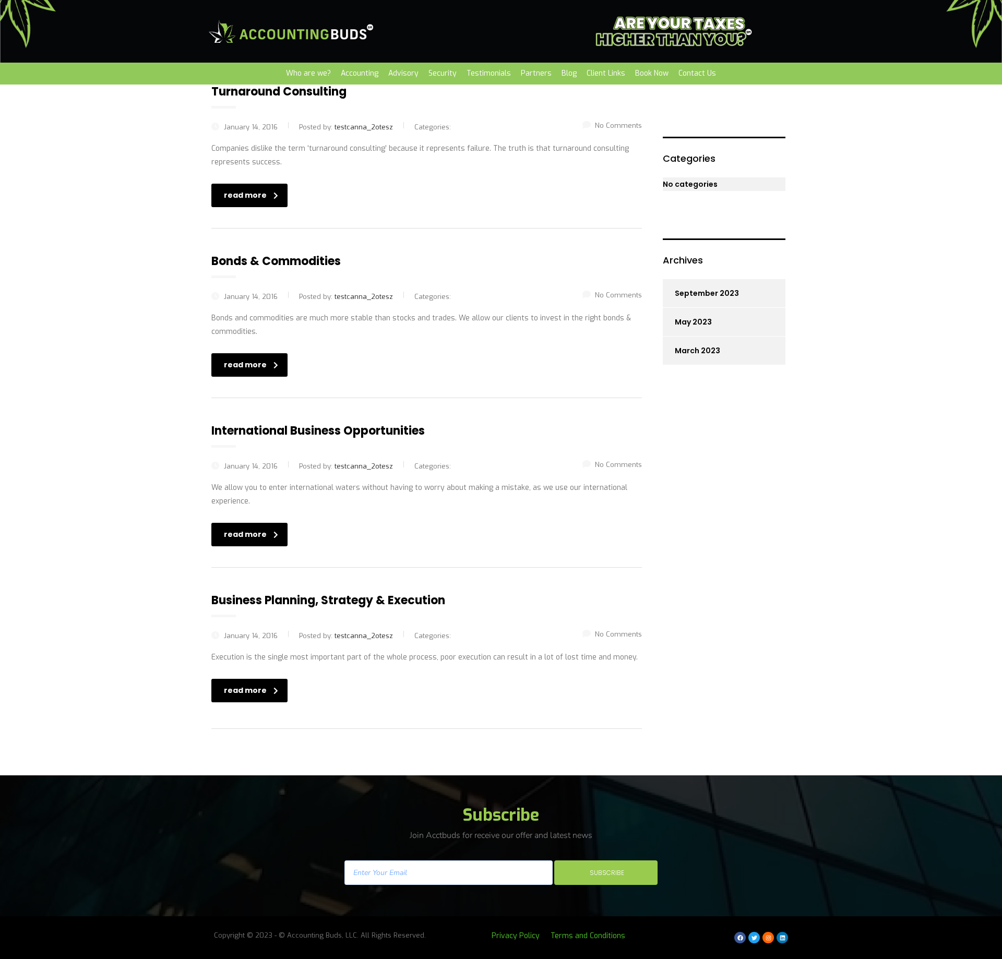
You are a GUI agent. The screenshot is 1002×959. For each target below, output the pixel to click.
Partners (536, 73)
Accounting (359, 73)
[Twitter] (754, 937)
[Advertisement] (729, 547)
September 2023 (707, 293)
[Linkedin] (782, 937)
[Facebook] (740, 937)
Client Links (606, 73)
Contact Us (697, 73)
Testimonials (489, 73)
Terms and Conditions (588, 936)
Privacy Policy (516, 936)
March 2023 (697, 350)
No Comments (618, 125)
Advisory (403, 73)
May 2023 (693, 322)
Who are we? (308, 73)
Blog (569, 73)
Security (442, 73)
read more (245, 195)
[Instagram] (768, 937)
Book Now (652, 73)
